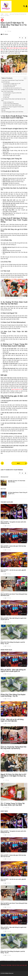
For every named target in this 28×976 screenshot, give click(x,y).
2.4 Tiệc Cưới (6, 97)
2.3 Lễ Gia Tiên (6, 95)
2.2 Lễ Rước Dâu (6, 94)
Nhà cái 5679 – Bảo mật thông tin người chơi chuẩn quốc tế (13, 618)
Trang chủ (3, 965)
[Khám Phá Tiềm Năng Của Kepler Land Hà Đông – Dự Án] (14, 631)
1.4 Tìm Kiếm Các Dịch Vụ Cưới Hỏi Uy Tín (12, 88)
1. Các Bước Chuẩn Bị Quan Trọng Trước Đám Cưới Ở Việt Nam (12, 81)
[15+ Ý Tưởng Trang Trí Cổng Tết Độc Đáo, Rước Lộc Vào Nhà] (14, 792)
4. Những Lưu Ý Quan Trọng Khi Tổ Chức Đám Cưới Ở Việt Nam (12, 107)
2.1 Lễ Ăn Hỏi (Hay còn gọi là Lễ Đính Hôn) (12, 92)
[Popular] (2, 20)
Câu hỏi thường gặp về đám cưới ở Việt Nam (12, 111)
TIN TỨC (2, 520)
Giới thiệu (8, 965)
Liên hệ (14, 965)
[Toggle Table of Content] (24, 78)
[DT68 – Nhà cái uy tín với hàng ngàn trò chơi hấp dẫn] (14, 709)
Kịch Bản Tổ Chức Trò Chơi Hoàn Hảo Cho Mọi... (16, 481)
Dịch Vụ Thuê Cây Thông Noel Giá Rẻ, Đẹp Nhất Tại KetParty (13, 747)
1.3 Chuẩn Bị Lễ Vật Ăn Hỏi (9, 86)
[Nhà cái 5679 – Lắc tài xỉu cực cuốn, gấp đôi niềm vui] (14, 559)
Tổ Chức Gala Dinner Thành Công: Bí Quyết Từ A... (17, 493)
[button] (24, 6)
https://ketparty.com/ (17, 389)
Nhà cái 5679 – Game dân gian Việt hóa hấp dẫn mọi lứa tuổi (13, 546)
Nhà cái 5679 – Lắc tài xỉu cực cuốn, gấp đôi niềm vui (13, 570)
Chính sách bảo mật (21, 965)
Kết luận (3, 110)
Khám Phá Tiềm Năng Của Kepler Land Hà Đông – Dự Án (13, 642)
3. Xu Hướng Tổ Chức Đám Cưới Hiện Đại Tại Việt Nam (13, 99)
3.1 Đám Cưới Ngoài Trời (8, 102)
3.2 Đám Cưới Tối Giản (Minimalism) (11, 103)
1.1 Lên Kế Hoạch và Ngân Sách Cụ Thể (11, 83)
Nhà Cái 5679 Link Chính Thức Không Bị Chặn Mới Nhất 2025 (14, 594)
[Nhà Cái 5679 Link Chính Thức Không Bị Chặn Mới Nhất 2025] (14, 583)
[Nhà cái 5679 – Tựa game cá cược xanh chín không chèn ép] (14, 511)
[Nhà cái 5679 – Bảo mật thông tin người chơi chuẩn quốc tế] (14, 607)
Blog (2, 17)
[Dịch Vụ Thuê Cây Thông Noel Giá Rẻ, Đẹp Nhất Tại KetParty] (14, 735)
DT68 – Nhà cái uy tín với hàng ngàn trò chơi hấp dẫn (12, 720)
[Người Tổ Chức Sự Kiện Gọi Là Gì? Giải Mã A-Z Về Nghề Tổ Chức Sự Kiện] (14, 762)
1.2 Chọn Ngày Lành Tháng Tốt (10, 85)
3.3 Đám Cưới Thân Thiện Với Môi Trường (12, 105)
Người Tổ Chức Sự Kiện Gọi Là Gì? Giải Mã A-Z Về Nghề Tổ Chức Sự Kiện (13, 775)
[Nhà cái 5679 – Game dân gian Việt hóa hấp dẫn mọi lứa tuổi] (14, 535)
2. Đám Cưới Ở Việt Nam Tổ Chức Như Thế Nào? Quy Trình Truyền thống (13, 90)
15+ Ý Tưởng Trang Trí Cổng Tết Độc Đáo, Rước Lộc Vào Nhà (13, 804)
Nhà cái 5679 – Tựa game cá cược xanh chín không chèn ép (13, 522)
